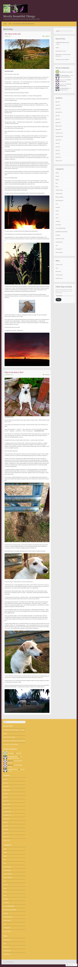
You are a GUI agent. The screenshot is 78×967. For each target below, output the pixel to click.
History (57, 210)
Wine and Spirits (59, 252)
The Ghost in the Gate (13, 34)
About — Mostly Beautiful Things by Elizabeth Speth (21, 23)
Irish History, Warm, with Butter (62, 59)
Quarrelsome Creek (60, 238)
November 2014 (59, 133)
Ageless (57, 47)
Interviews (58, 221)
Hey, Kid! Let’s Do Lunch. (61, 51)
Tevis (57, 245)
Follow (58, 299)
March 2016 (58, 108)
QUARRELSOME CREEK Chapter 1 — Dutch (13, 730)
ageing (57, 172)
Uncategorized (59, 249)
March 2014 (58, 157)
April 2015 (58, 119)
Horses (57, 214)
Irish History (58, 224)
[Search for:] (64, 31)
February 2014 (59, 160)
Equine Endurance (59, 200)
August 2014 (58, 139)
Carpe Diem (70, 72)
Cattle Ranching (59, 193)
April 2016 (58, 105)
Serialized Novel (59, 242)
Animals (57, 176)
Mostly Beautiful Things (19, 16)
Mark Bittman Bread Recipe (61, 231)
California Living (59, 190)
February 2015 (59, 126)
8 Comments (46, 374)
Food (57, 204)
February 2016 (59, 112)
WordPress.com (59, 278)
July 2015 (57, 115)
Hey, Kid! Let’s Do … (64, 90)
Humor (57, 217)
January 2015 (58, 129)
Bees (57, 183)
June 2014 (58, 146)
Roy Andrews (63, 72)
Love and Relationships (61, 228)
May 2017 (58, 101)
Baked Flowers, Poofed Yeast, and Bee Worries (14, 740)
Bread (57, 186)
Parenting (58, 235)
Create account (59, 264)
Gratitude (58, 207)
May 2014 (58, 150)
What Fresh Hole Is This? (14, 372)
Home (5, 23)
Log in (57, 268)
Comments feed (59, 274)
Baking (57, 179)
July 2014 (57, 143)
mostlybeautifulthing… (65, 75)
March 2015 (58, 122)
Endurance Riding (59, 197)
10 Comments (46, 36)
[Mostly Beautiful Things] (15, 12)
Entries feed (58, 271)
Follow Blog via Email (64, 287)
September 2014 (59, 136)
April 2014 (58, 153)
